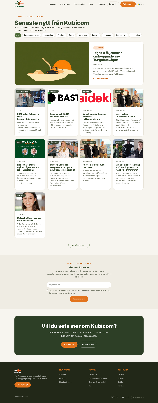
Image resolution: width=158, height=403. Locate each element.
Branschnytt (121, 35)
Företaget (107, 35)
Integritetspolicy (122, 397)
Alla (17, 35)
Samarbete (83, 35)
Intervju (95, 35)
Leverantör (93, 374)
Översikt (62, 374)
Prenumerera (79, 299)
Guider (120, 382)
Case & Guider (80, 4)
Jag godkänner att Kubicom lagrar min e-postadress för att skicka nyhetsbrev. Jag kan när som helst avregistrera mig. (79, 292)
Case (91, 386)
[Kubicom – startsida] (19, 4)
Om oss (92, 4)
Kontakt (102, 4)
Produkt (61, 35)
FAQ (113, 397)
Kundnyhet (48, 35)
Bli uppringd (22, 385)
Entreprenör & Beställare (98, 378)
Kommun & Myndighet (97, 382)
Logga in (113, 4)
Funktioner (63, 378)
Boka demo (128, 4)
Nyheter (121, 378)
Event (71, 35)
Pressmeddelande (31, 35)
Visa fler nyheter (79, 245)
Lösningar (53, 4)
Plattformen (65, 4)
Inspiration (135, 35)
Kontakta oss (88, 344)
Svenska (138, 397)
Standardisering (65, 382)
